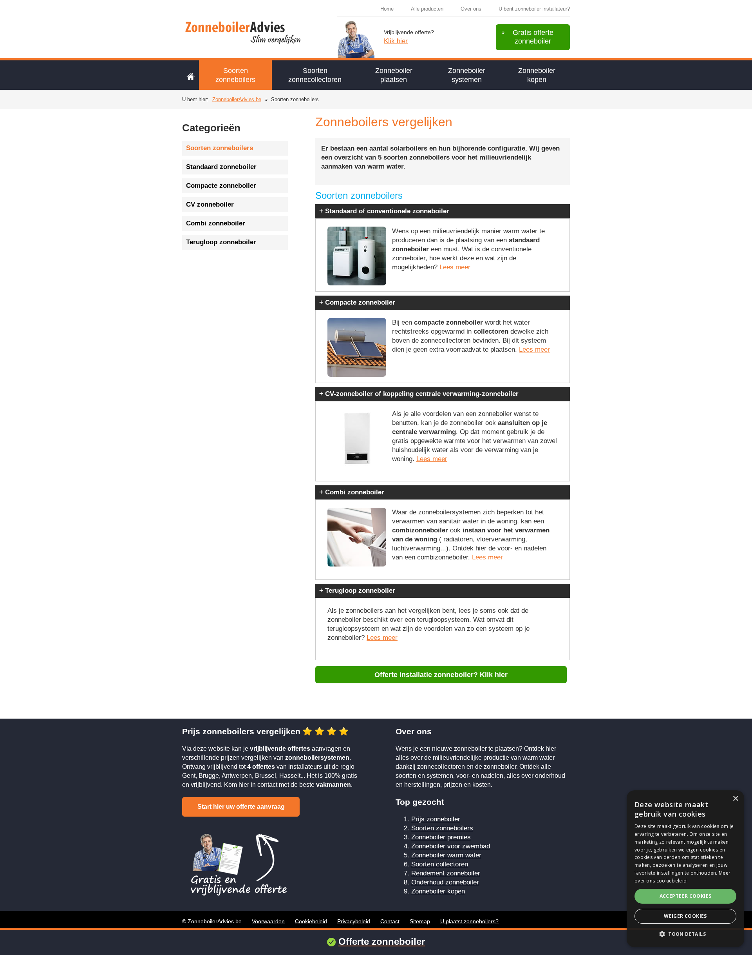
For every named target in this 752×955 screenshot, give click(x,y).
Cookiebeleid (311, 921)
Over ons (471, 9)
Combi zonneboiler (215, 223)
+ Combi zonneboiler (351, 492)
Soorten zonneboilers (235, 75)
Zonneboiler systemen (466, 75)
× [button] (735, 799)
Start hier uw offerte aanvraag (241, 806)
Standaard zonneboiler (221, 167)
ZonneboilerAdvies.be (236, 99)
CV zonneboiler (210, 204)
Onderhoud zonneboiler (445, 882)
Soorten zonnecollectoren (315, 75)
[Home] (190, 75)
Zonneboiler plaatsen (393, 75)
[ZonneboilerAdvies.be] (245, 31)
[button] (685, 934)
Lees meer (454, 267)
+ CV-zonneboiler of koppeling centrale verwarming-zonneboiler (419, 394)
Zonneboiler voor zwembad (450, 846)
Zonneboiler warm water (446, 855)
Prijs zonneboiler (435, 819)
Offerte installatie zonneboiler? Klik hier (441, 675)
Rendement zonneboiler (445, 873)
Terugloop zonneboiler (221, 242)
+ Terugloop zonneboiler (357, 590)
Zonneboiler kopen (536, 75)
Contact (390, 921)
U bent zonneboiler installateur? (534, 9)
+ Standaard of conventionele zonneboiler (384, 211)
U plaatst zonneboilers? (469, 921)
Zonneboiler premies (441, 837)
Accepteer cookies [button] (686, 896)
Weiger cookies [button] (685, 916)
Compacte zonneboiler (221, 185)
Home (387, 9)
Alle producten (427, 9)
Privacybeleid (353, 921)
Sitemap (420, 921)
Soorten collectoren (439, 864)
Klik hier (396, 41)
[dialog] (685, 868)
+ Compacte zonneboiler (357, 302)
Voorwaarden (268, 921)
